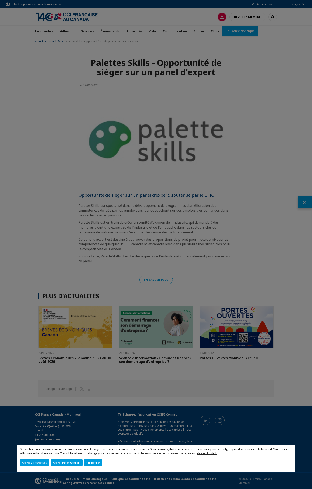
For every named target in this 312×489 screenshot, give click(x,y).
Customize (93, 463)
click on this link (207, 453)
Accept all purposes (34, 463)
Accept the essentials (66, 463)
